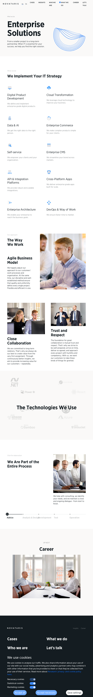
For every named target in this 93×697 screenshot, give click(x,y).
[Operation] (70, 514)
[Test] (54, 514)
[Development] (38, 514)
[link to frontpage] (14, 628)
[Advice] (7, 514)
